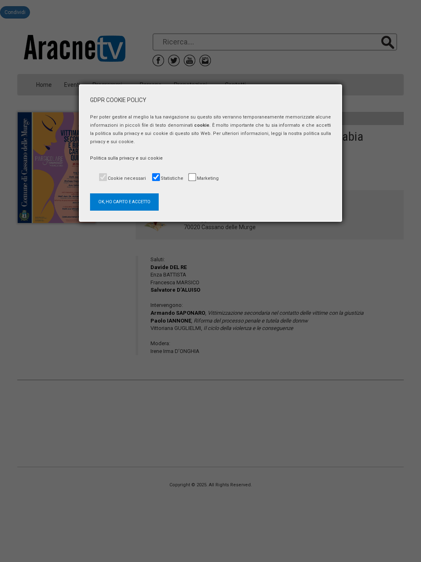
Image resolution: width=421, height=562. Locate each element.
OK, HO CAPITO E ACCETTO (124, 202)
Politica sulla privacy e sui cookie (126, 158)
